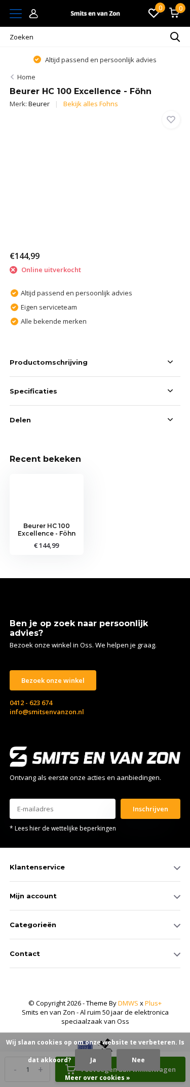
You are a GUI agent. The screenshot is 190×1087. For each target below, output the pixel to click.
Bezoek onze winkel (53, 680)
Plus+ (153, 1003)
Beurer (39, 103)
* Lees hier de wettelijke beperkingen (63, 828)
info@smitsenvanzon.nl (47, 711)
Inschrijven (150, 808)
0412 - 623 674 (31, 702)
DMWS (128, 1003)
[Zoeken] (175, 37)
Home (26, 76)
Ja (93, 1060)
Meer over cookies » (97, 1077)
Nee (138, 1060)
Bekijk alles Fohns (90, 103)
